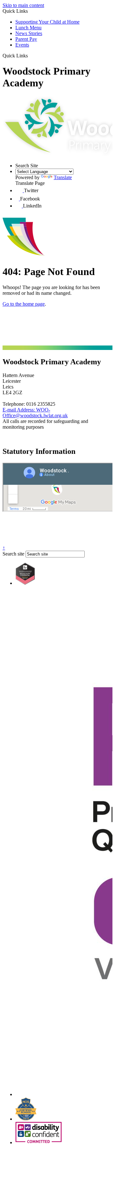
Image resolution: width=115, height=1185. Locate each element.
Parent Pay (26, 39)
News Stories (28, 33)
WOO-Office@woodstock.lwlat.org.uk (35, 412)
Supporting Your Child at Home (47, 22)
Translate (63, 177)
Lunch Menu (28, 27)
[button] (30, 55)
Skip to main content (23, 5)
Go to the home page (24, 304)
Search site (13, 553)
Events (22, 44)
